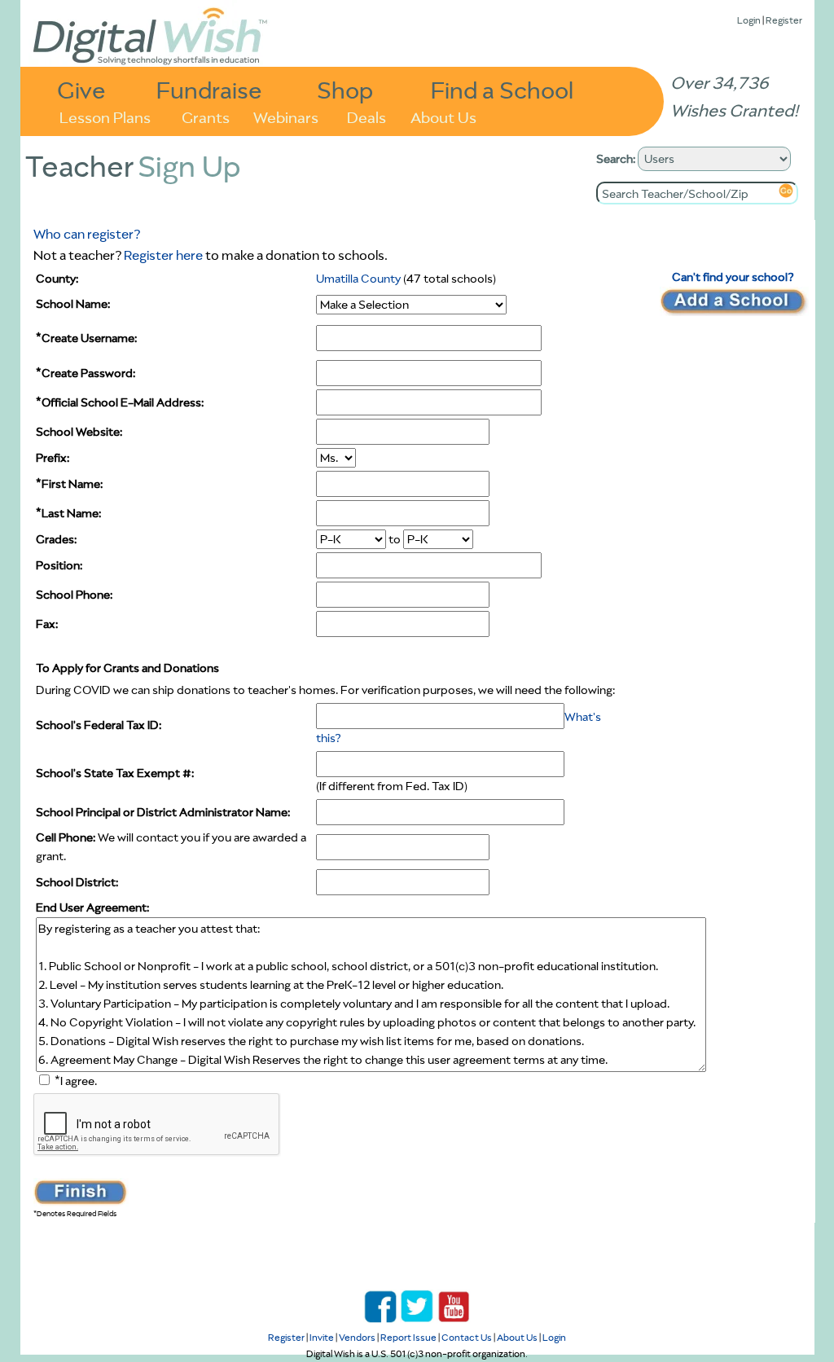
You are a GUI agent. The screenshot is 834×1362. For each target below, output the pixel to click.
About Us (443, 116)
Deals (366, 116)
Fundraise (209, 89)
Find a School (502, 89)
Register (784, 20)
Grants (206, 116)
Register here (163, 255)
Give (81, 89)
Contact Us (466, 1337)
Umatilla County (358, 278)
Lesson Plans (105, 116)
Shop (345, 89)
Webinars (285, 116)
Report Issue (408, 1337)
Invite (321, 1337)
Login (749, 20)
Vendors (357, 1337)
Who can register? (86, 234)
